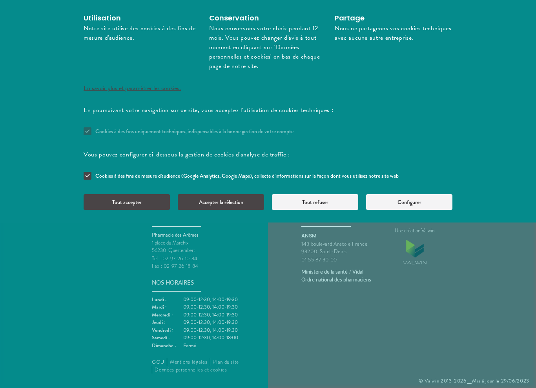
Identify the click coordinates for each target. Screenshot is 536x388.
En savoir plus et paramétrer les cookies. (132, 88)
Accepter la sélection (221, 202)
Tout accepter (127, 202)
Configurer (409, 202)
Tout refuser (315, 202)
